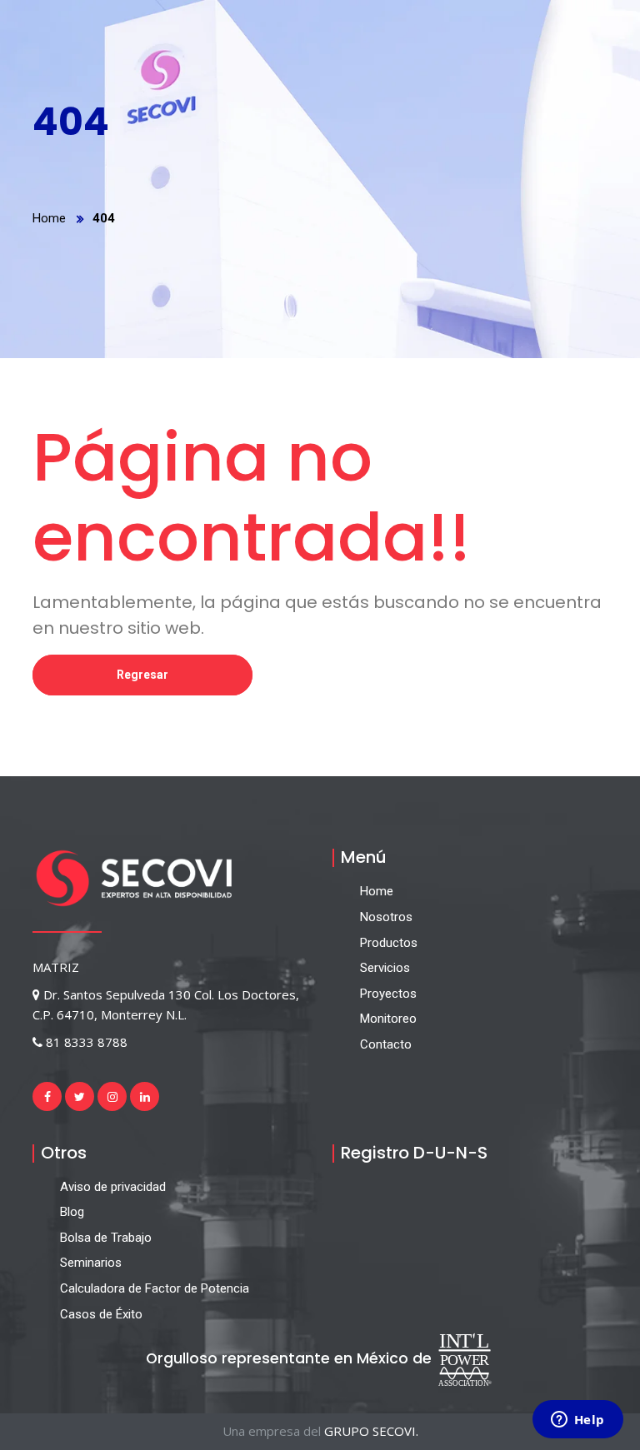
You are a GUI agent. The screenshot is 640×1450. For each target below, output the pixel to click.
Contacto (386, 1044)
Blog (72, 1211)
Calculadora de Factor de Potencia (154, 1288)
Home (49, 218)
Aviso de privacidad (113, 1186)
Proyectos (388, 993)
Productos (389, 942)
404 (103, 218)
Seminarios (91, 1262)
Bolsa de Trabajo (106, 1237)
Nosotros (386, 916)
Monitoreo (388, 1018)
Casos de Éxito (101, 1314)
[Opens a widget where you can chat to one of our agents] (577, 1421)
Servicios (385, 967)
